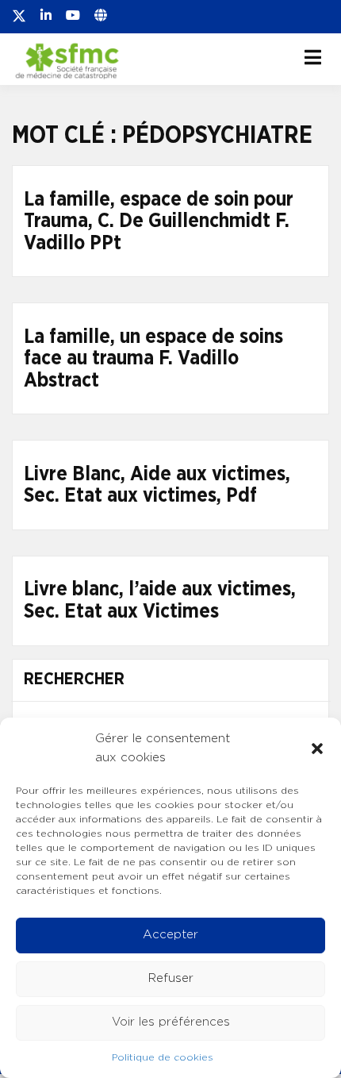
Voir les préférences (171, 1022)
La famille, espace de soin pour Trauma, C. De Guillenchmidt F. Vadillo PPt (158, 221)
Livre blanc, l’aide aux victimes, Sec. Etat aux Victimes (160, 600)
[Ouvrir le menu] (313, 57)
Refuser (170, 978)
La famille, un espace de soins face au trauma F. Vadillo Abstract (153, 359)
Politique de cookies (162, 1057)
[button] (317, 749)
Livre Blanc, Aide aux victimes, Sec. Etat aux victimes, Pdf (157, 485)
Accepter (170, 935)
